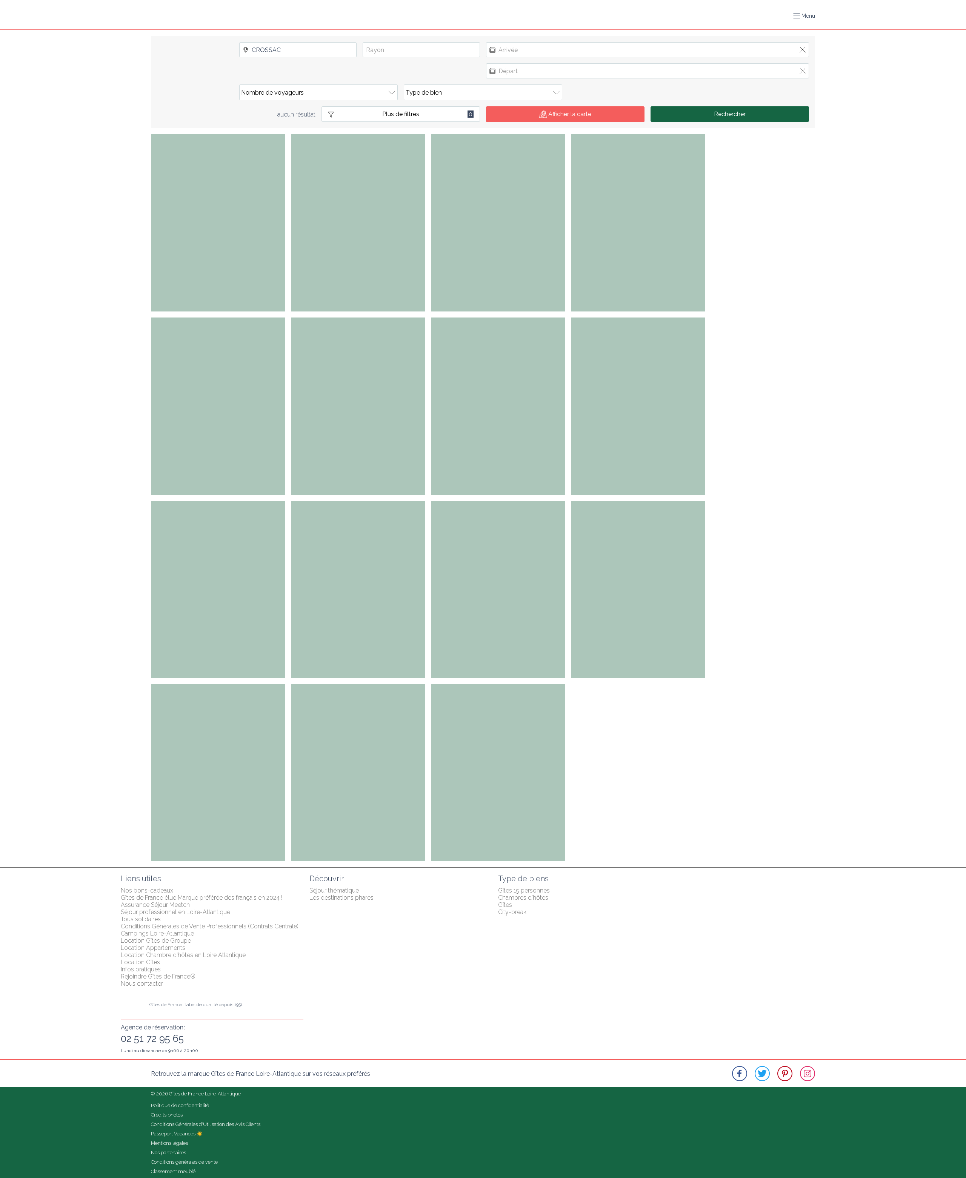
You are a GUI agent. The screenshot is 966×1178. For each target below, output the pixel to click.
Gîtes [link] (505, 904)
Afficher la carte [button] (569, 114)
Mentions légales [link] (169, 1143)
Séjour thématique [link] (334, 890)
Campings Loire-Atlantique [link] (157, 933)
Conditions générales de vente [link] (184, 1162)
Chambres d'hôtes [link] (523, 897)
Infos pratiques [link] (141, 969)
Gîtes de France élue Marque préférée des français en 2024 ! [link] (201, 897)
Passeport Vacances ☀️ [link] (177, 1134)
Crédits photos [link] (167, 1115)
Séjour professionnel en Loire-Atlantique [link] (175, 912)
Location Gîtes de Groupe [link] (156, 940)
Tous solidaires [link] (141, 919)
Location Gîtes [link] (140, 962)
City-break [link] (512, 912)
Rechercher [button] (730, 114)
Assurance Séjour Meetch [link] (155, 904)
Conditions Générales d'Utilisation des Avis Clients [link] (205, 1124)
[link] (739, 1073)
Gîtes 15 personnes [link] (524, 890)
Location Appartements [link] (153, 947)
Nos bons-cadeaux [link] (147, 890)
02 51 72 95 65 (152, 1038)
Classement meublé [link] (173, 1171)
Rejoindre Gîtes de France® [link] (158, 976)
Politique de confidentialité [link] (180, 1105)
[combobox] (298, 49)
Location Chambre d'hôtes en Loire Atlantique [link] (183, 955)
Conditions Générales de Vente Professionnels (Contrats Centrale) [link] (209, 926)
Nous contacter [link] (142, 983)
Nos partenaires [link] (168, 1152)
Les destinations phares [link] (341, 897)
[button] (804, 16)
